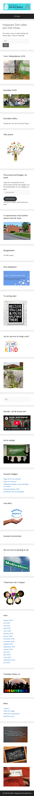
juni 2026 (6, 623)
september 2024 (9, 660)
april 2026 (7, 628)
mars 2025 (7, 657)
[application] (17, 422)
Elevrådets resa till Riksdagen (13, 492)
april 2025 (6, 655)
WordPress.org (8, 716)
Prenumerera (10, 199)
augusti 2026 (8, 620)
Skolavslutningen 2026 (11, 489)
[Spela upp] (6, 429)
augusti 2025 (8, 649)
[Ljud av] (25, 429)
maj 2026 (6, 626)
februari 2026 (8, 633)
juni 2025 (6, 652)
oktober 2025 (8, 644)
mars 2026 (7, 631)
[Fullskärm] (28, 429)
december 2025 (9, 639)
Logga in (6, 708)
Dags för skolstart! (9, 481)
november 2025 (9, 641)
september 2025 (9, 647)
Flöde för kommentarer (11, 714)
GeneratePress (26, 793)
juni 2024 (6, 663)
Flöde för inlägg (8, 711)
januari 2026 (7, 636)
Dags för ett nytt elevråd (12, 479)
